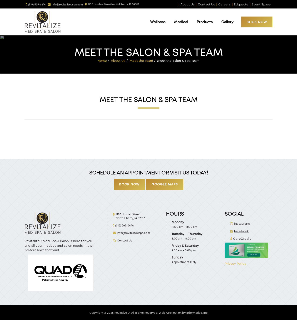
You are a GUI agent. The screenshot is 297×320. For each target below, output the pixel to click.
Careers (224, 4)
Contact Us (206, 4)
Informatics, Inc (197, 312)
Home (102, 60)
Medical (181, 22)
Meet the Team (141, 60)
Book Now (257, 22)
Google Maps (165, 184)
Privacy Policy (235, 263)
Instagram (242, 223)
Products (205, 22)
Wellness (157, 22)
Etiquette (241, 4)
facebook (241, 231)
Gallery (227, 22)
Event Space (261, 4)
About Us (187, 4)
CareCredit (242, 238)
